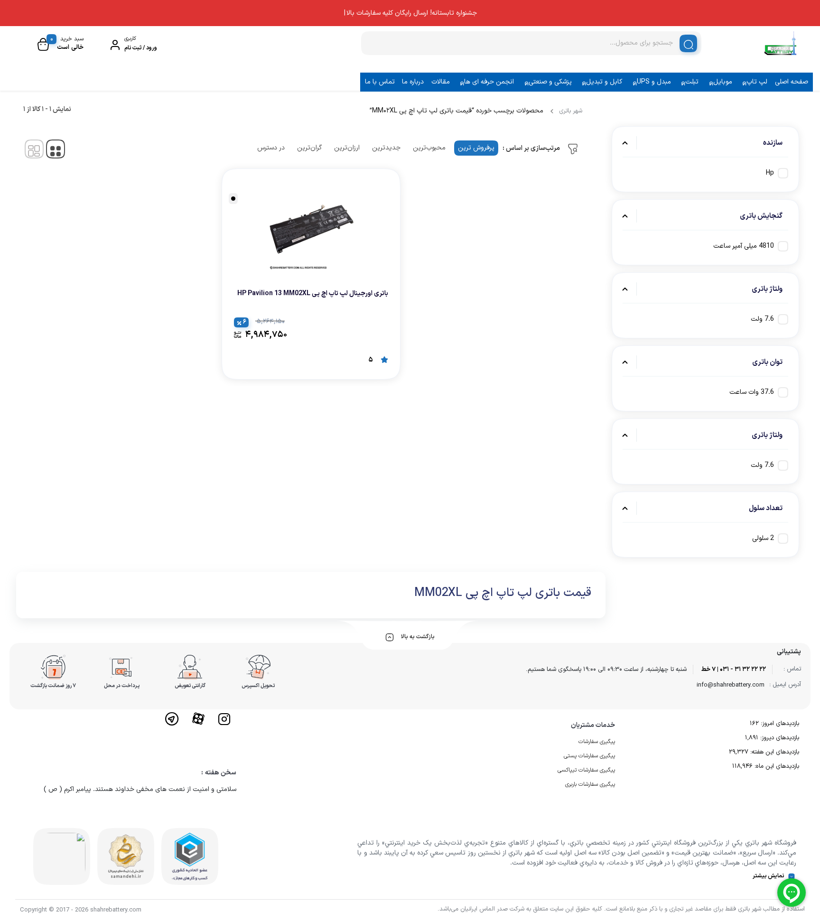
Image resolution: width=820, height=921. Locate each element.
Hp (770, 173)
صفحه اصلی (791, 82)
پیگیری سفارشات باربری (590, 784)
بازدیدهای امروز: (779, 723)
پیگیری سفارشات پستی (589, 756)
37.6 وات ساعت (751, 392)
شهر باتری (570, 111)
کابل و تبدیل (604, 82)
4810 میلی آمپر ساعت (743, 246)
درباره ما (413, 82)
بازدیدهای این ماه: (776, 766)
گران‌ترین (309, 148)
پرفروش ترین (476, 148)
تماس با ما (380, 82)
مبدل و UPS (654, 82)
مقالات (440, 82)
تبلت (692, 82)
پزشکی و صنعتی (550, 82)
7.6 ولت (762, 319)
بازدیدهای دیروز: (778, 738)
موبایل (722, 82)
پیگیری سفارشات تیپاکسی (586, 770)
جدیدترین (386, 148)
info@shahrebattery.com (730, 685)
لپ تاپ (756, 82)
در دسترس (271, 148)
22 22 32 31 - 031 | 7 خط (733, 669)
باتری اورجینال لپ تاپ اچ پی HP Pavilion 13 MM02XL (312, 293)
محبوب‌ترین (429, 148)
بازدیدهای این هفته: (773, 752)
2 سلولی (763, 538)
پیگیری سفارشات (596, 741)
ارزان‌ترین (347, 148)
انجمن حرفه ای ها (489, 82)
